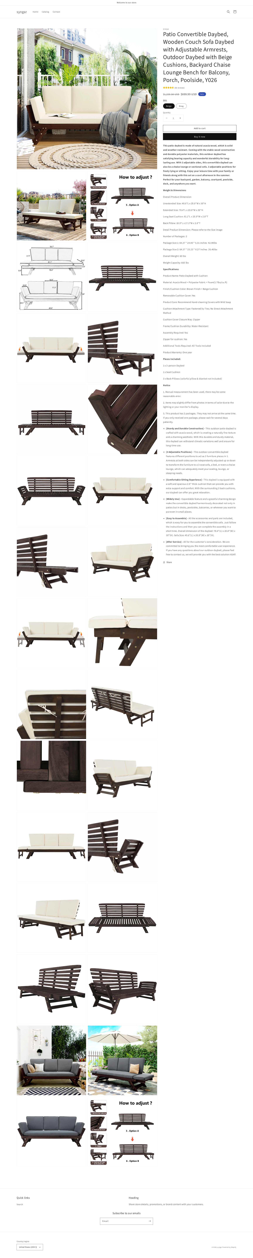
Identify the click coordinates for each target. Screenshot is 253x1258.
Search (20, 1204)
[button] (228, 12)
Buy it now (199, 136)
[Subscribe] (149, 1221)
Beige (169, 106)
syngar (219, 1247)
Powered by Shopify (229, 1247)
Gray (181, 106)
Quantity (166, 112)
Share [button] (169, 562)
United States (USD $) (28, 1247)
